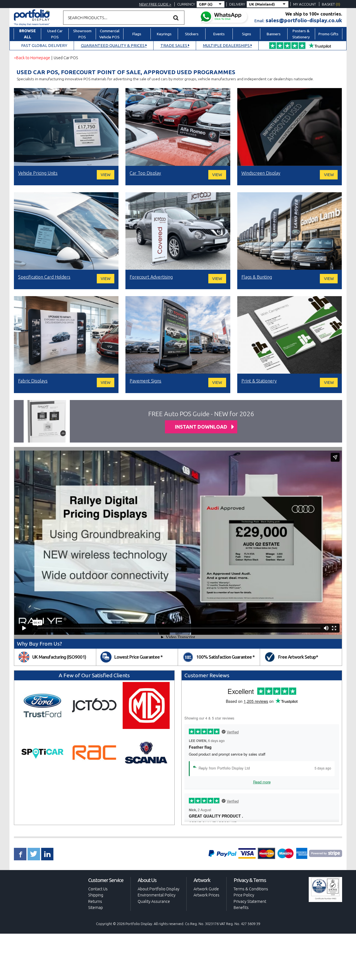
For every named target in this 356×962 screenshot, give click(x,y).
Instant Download (201, 426)
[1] (176, 18)
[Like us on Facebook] (20, 854)
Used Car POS (66, 58)
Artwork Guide (206, 889)
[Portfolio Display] (32, 16)
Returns (95, 901)
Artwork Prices (206, 895)
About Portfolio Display (158, 889)
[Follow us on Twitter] (34, 854)
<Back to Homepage (32, 58)
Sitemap (95, 907)
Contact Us (98, 889)
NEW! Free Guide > (155, 4)
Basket (331, 4)
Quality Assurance (154, 901)
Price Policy (244, 895)
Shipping (95, 895)
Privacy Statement (250, 901)
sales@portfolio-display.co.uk (304, 20)
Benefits (241, 907)
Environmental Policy (156, 895)
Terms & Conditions (251, 889)
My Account (304, 4)
